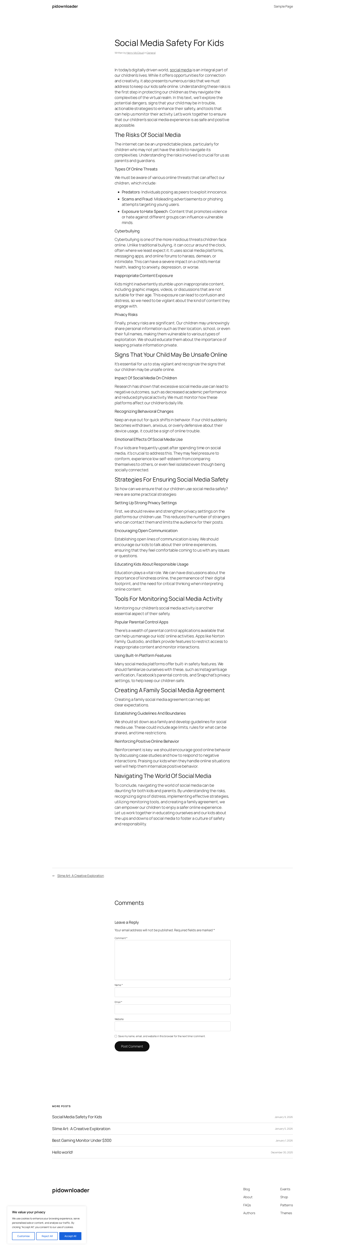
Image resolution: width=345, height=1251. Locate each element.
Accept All (70, 1236)
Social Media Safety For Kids (77, 1117)
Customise (23, 1236)
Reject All (47, 1236)
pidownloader (65, 6)
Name (119, 985)
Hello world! (62, 1152)
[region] (46, 1225)
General (151, 52)
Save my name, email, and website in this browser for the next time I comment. (161, 1036)
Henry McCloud (135, 52)
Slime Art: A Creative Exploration (80, 875)
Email (118, 1002)
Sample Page (283, 6)
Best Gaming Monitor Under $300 (81, 1140)
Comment (121, 938)
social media (181, 70)
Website (119, 1019)
